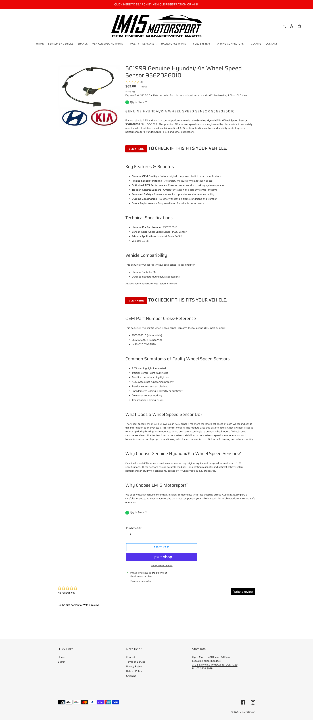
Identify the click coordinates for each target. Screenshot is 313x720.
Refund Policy (134, 671)
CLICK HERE (136, 149)
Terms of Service (135, 662)
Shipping (130, 91)
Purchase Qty (133, 528)
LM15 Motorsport (247, 712)
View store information (141, 581)
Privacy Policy (134, 666)
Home (61, 657)
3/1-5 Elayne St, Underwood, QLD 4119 (214, 664)
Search (61, 662)
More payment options (161, 565)
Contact (130, 657)
